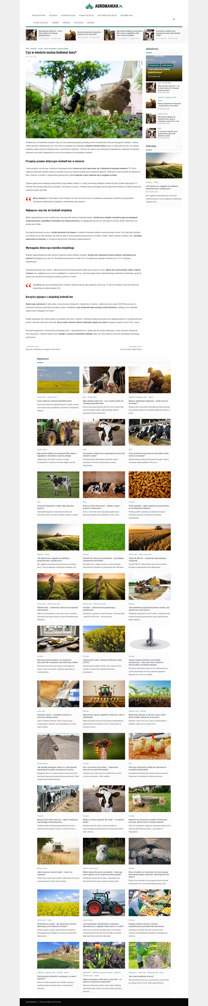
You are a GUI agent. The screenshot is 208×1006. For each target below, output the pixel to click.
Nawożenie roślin (134, 711)
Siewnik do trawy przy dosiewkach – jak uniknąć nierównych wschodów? (103, 559)
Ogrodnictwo (142, 972)
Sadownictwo (126, 15)
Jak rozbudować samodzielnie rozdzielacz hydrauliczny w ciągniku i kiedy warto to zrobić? (103, 925)
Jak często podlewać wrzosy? (141, 976)
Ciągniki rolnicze (163, 114)
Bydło (159, 83)
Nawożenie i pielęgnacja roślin (167, 97)
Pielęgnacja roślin (152, 972)
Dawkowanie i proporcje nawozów (102, 972)
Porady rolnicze (86, 15)
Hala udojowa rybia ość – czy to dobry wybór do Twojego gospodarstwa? (169, 88)
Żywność (66, 23)
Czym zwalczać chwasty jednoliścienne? (54, 401)
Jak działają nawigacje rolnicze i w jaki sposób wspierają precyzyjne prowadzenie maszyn (57, 768)
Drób (27, 49)
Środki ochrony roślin (145, 554)
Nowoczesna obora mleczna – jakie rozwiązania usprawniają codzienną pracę (57, 820)
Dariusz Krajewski (44, 37)
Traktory (155, 182)
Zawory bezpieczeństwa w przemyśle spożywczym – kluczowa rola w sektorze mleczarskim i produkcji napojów (146, 662)
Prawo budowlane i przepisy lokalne (56, 49)
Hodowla (53, 15)
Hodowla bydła (166, 83)
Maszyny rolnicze (42, 763)
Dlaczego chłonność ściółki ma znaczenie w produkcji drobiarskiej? (147, 768)
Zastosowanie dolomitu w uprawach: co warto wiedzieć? (56, 977)
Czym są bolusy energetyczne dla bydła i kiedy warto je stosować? (167, 33)
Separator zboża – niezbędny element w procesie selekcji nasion (54, 716)
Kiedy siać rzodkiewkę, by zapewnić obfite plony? (43, 349)
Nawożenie (40, 972)
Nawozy (160, 100)
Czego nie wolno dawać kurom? (131, 349)
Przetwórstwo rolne (107, 15)
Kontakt (91, 23)
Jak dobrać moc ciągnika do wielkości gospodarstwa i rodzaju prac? (162, 187)
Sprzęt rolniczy (41, 23)
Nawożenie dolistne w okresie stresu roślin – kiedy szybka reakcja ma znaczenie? (148, 716)
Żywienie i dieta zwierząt (90, 868)
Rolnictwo (149, 182)
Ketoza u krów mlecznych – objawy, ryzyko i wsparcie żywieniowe (101, 507)
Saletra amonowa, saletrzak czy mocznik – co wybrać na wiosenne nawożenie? (102, 980)
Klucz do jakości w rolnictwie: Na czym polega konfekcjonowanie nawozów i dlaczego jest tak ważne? (149, 874)
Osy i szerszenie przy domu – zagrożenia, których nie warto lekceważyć (100, 768)
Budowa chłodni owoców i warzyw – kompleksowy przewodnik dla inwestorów (146, 925)
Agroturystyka (39, 15)
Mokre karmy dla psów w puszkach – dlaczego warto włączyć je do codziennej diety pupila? (102, 873)
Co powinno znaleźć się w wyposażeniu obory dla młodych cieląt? (129, 33)
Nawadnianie (132, 972)
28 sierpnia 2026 (164, 92)
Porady (40, 49)
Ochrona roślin (68, 15)
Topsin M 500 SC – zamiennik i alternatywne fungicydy (147, 559)
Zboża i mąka (41, 711)
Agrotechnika (87, 972)
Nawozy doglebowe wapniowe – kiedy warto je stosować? (51, 33)
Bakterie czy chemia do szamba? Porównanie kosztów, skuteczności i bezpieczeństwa (148, 820)
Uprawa (55, 23)
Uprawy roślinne (167, 65)
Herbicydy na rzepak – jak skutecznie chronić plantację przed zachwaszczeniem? (56, 925)
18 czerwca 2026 (153, 192)
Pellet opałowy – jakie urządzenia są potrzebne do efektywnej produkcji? (149, 507)
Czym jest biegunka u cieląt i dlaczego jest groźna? (55, 507)
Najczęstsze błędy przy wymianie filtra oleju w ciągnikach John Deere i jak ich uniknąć (90, 33)
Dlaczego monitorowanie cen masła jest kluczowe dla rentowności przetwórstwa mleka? (57, 661)
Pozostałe (79, 23)
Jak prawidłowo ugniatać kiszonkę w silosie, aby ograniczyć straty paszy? (149, 608)
